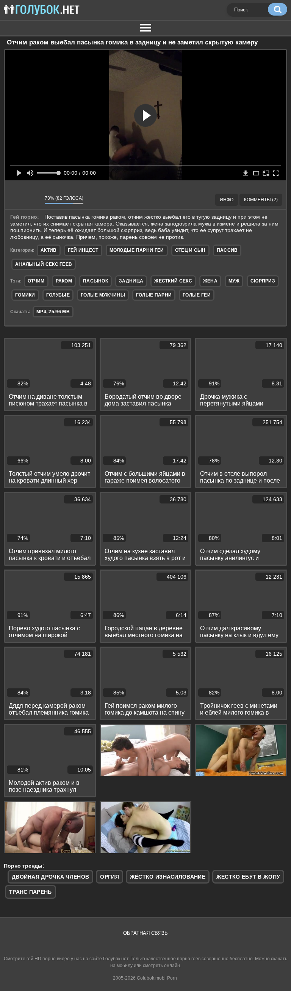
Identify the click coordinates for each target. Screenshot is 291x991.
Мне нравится (16, 200)
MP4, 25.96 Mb (53, 311)
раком (64, 281)
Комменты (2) (261, 199)
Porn (172, 978)
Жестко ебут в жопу (248, 877)
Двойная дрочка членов (50, 877)
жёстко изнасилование (167, 877)
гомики (25, 295)
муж (233, 281)
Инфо (226, 199)
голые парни (154, 295)
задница (131, 281)
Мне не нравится (33, 200)
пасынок (95, 281)
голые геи (197, 295)
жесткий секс (173, 281)
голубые (58, 295)
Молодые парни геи (137, 250)
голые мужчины (103, 295)
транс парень (30, 892)
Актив (49, 250)
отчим (36, 281)
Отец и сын (190, 250)
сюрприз (262, 281)
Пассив (227, 250)
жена (210, 281)
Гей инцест (83, 250)
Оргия (109, 877)
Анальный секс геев (43, 264)
